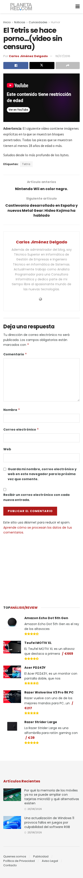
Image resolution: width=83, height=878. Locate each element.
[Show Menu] (77, 6)
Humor (55, 22)
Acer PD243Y (35, 667)
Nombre (11, 410)
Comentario (15, 354)
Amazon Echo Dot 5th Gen (46, 618)
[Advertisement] (41, 568)
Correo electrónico (21, 429)
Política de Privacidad (19, 861)
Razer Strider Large (40, 722)
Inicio (7, 22)
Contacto (10, 865)
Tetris (26, 164)
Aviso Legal (50, 861)
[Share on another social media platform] (68, 65)
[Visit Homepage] (21, 6)
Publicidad (40, 856)
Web (7, 449)
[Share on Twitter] (41, 65)
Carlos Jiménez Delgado (28, 56)
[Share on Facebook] (15, 65)
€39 (31, 738)
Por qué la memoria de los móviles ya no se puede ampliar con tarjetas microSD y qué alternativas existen (51, 797)
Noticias (19, 22)
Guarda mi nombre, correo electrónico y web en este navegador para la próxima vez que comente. (42, 474)
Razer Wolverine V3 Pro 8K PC (48, 692)
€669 (68, 653)
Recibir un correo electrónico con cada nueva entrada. (36, 497)
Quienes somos (14, 856)
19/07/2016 (62, 56)
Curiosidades (38, 22)
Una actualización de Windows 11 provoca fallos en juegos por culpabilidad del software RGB (49, 822)
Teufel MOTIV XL (38, 643)
